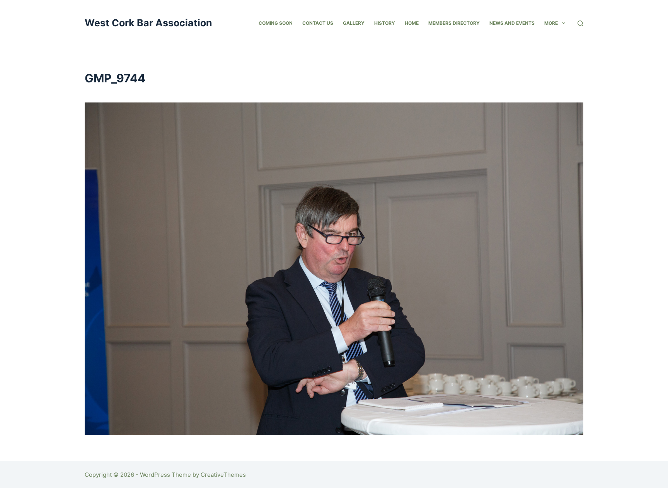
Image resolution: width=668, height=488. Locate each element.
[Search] (580, 23)
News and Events (512, 23)
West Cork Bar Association (148, 23)
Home (412, 23)
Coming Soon (276, 23)
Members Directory (454, 23)
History (384, 23)
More (551, 23)
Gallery (354, 23)
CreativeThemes (223, 474)
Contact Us (317, 23)
